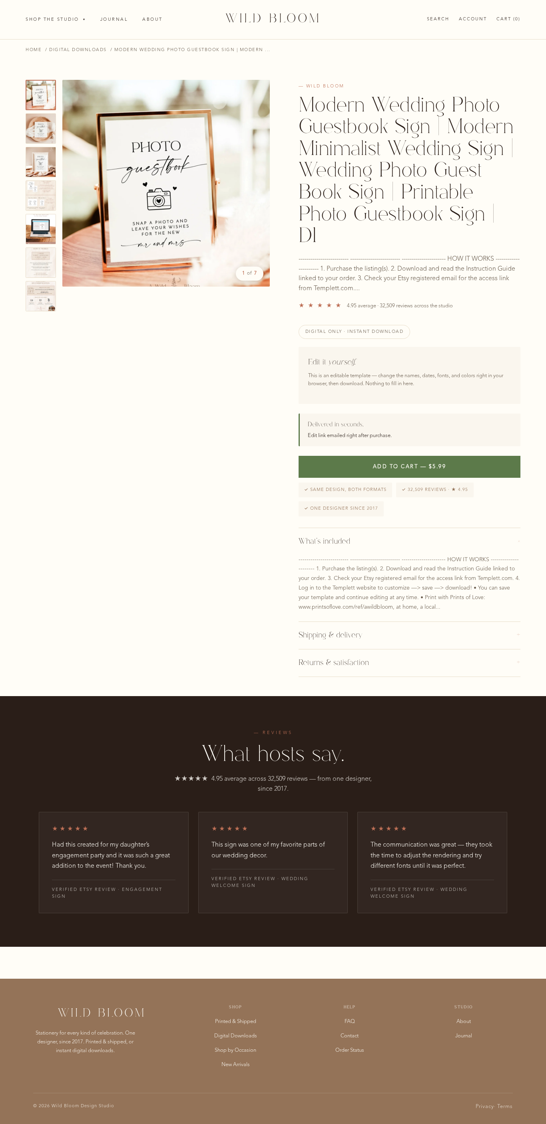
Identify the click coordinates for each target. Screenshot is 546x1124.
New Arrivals (235, 1064)
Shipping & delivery (409, 635)
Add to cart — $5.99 (409, 466)
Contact (350, 1036)
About (152, 20)
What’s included (409, 541)
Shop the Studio (56, 20)
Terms (505, 1106)
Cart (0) (508, 19)
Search (438, 19)
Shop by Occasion (235, 1050)
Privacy (485, 1106)
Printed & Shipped (235, 1021)
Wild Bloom (273, 19)
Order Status (349, 1050)
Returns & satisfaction (409, 663)
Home (34, 50)
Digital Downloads (78, 50)
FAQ (350, 1021)
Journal (114, 20)
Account (473, 19)
